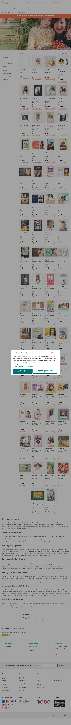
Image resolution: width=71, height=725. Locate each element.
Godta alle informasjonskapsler (22, 371)
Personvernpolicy (28, 366)
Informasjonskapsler (18, 366)
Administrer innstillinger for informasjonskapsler (45, 371)
